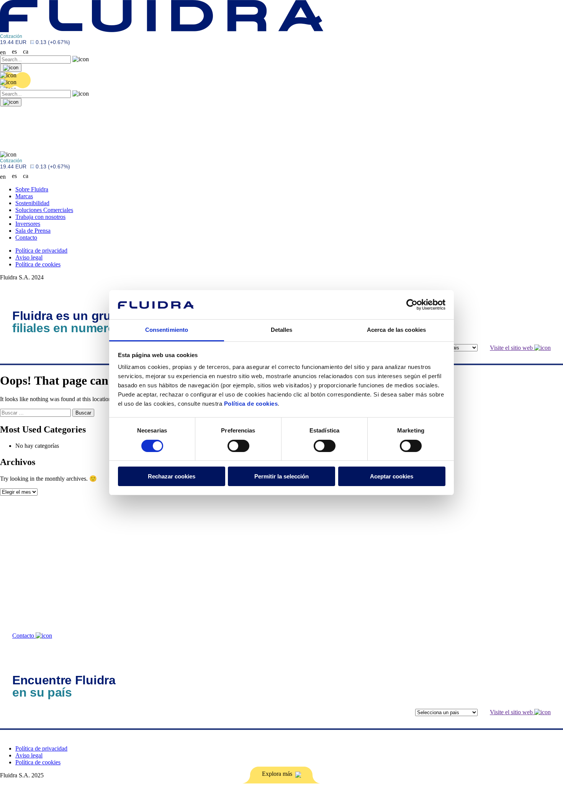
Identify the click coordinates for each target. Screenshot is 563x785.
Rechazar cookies (171, 476)
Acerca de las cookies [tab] (396, 329)
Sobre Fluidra (31, 189)
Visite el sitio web (512, 347)
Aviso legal (29, 257)
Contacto (26, 237)
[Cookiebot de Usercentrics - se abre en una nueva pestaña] (411, 304)
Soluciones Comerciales (44, 210)
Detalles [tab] (282, 329)
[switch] (238, 446)
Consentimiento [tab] (166, 329)
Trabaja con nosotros (40, 217)
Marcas (24, 196)
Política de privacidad (41, 250)
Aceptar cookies (391, 476)
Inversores (27, 223)
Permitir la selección (281, 476)
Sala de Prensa (33, 230)
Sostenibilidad (32, 203)
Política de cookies (251, 403)
